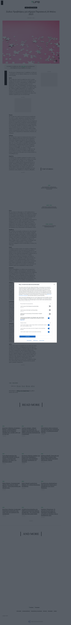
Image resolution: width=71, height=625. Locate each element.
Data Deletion (29, 340)
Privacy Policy (41, 340)
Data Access (35, 340)
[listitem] (35, 303)
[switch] (49, 306)
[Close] (55, 285)
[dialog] (35, 312)
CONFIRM (27, 336)
